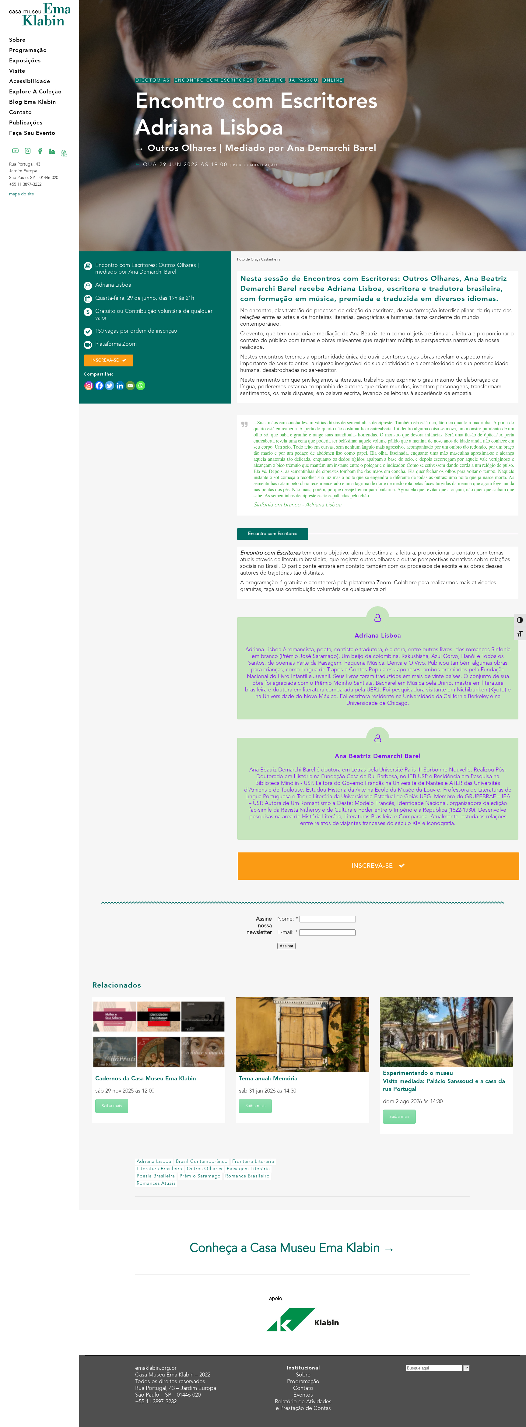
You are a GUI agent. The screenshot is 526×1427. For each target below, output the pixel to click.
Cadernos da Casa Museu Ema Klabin (145, 1079)
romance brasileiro (247, 1176)
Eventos (303, 1395)
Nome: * (287, 919)
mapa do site (21, 194)
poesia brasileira (156, 1176)
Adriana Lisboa (154, 1161)
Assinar (286, 946)
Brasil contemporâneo (202, 1161)
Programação (303, 1381)
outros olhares (204, 1169)
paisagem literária (248, 1169)
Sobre (303, 1375)
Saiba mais (112, 1106)
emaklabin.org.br (156, 1368)
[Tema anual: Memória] (302, 1034)
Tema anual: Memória (268, 1079)
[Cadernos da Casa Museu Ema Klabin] (158, 1034)
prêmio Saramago (200, 1176)
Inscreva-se (105, 360)
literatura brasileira (159, 1169)
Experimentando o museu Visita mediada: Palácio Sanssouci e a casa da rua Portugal (444, 1081)
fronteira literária (253, 1161)
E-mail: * (287, 932)
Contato (303, 1388)
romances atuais (156, 1183)
